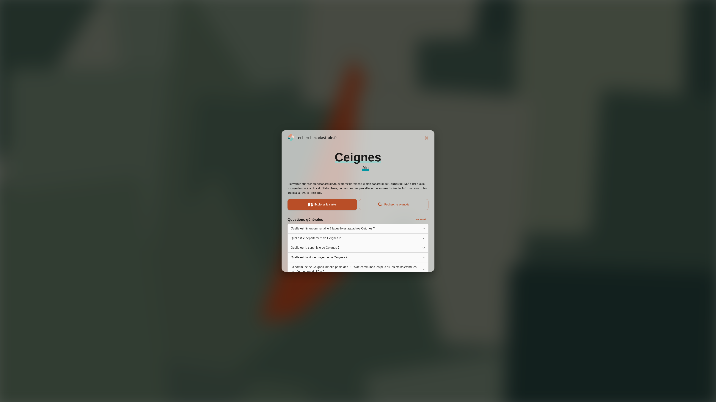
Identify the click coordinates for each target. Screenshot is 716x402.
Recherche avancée (396, 204)
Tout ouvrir (421, 219)
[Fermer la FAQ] (426, 138)
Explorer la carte (325, 204)
